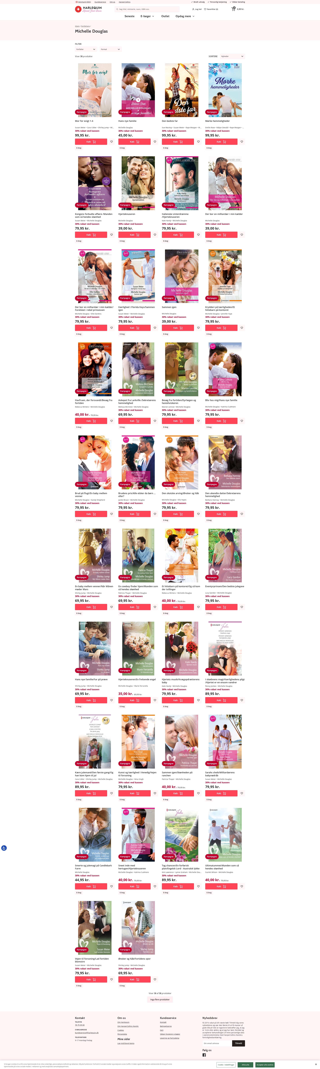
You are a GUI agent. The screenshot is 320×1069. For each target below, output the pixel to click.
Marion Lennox (168, 407)
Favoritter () (212, 9)
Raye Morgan (191, 127)
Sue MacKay (167, 127)
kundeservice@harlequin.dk (86, 1033)
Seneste (129, 16)
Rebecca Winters (82, 407)
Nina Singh (139, 779)
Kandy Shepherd (98, 500)
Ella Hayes (182, 500)
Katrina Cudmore (228, 407)
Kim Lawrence (168, 872)
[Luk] (316, 1064)
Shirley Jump (103, 127)
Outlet (165, 16)
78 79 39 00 (79, 1025)
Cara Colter (91, 127)
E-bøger (146, 16)
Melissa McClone (125, 407)
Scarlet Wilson (211, 872)
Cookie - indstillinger (226, 1065)
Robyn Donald (222, 127)
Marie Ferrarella (141, 686)
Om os (112, 2)
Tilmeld (238, 1043)
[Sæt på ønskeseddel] (111, 142)
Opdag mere (183, 16)
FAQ (161, 1030)
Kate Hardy (166, 220)
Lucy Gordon (210, 593)
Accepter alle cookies (265, 1065)
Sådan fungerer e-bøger (170, 1034)
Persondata (122, 1034)
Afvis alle (245, 1065)
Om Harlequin (123, 1022)
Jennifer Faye (226, 314)
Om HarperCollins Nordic (128, 1026)
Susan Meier (80, 127)
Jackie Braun (123, 500)
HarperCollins (124, 2)
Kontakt (163, 1022)
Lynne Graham (181, 872)
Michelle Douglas (125, 127)
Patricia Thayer (124, 593)
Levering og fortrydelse (169, 1038)
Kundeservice (100, 2)
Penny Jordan (210, 686)
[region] (160, 1064)
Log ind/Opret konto (126, 1043)
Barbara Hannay (212, 500)
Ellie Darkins (96, 314)
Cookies (121, 1030)
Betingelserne (166, 1026)
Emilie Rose (210, 127)
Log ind (198, 9)
